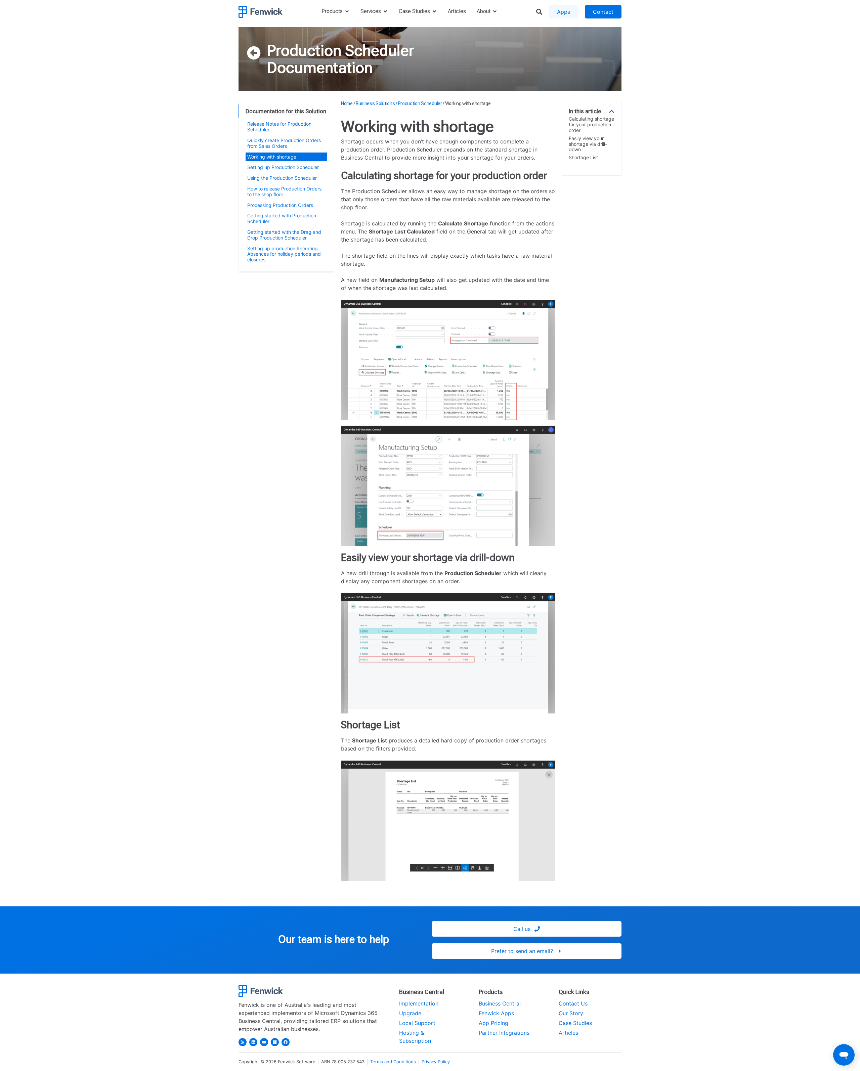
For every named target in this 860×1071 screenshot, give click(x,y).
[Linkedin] (253, 1042)
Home (347, 103)
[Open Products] (347, 11)
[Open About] (495, 11)
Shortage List (583, 157)
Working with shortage (271, 157)
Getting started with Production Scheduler (281, 218)
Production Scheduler (340, 50)
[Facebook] (286, 1042)
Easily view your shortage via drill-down (588, 144)
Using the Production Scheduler (282, 178)
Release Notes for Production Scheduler (279, 126)
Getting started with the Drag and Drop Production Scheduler (284, 235)
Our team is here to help (333, 939)
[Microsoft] (275, 1042)
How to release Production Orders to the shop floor (284, 191)
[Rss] (243, 1042)
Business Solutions (375, 103)
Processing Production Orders (280, 205)
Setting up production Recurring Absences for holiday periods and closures (284, 254)
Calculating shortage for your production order (591, 124)
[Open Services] (385, 11)
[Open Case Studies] (434, 11)
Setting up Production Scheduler (283, 167)
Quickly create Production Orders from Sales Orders (284, 143)
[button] (611, 111)
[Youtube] (264, 1042)
